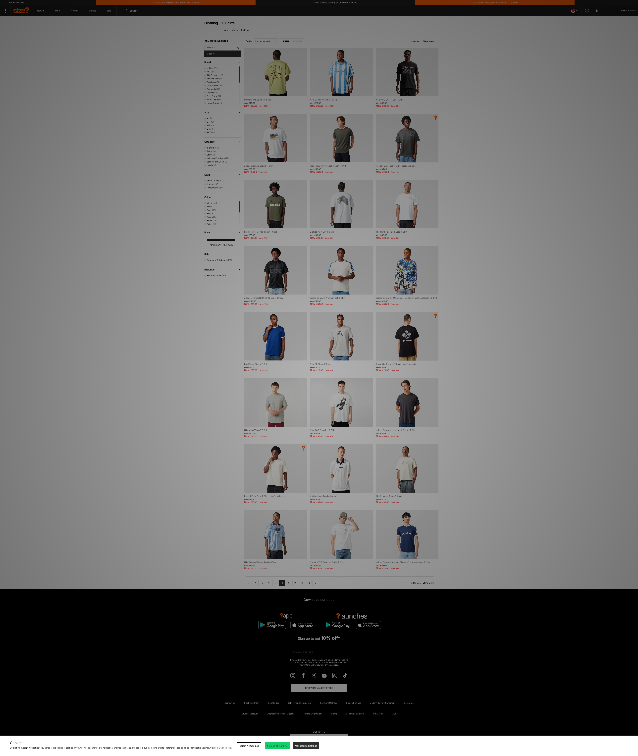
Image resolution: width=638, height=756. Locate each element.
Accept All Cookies (277, 746)
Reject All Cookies (249, 745)
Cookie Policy (225, 748)
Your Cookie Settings (305, 745)
